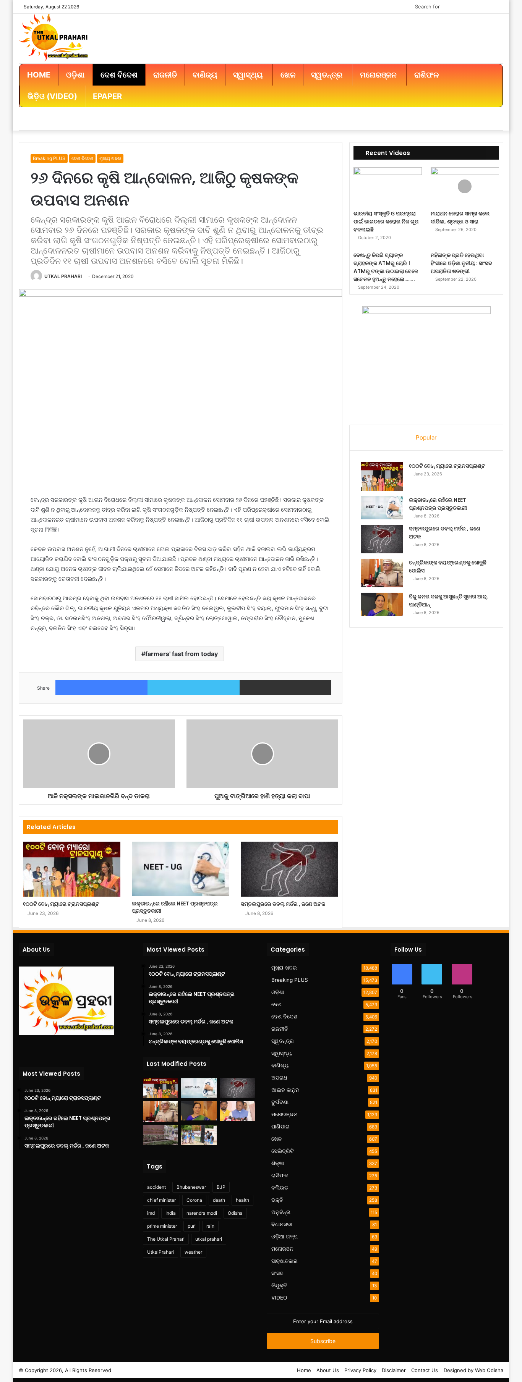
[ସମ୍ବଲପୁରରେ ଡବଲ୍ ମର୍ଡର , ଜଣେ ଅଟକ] (289, 869)
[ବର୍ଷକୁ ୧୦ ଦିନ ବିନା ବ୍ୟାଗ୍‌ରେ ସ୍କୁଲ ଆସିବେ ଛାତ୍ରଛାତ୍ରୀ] (199, 1135)
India (170, 1213)
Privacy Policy (360, 1370)
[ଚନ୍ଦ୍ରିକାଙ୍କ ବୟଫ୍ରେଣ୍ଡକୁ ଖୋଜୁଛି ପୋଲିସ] (382, 573)
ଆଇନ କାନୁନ (285, 1090)
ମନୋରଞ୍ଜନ (284, 1114)
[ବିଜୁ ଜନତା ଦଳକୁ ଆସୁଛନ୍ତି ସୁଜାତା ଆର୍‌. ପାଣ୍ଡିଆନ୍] (382, 604)
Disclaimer (394, 1370)
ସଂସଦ (277, 1273)
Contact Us (424, 1370)
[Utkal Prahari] (53, 36)
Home (304, 1370)
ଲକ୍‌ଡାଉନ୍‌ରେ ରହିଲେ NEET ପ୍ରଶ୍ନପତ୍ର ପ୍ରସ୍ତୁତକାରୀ (175, 907)
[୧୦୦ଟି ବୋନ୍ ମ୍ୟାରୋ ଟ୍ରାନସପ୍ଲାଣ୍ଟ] (71, 869)
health (242, 1200)
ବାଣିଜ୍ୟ (280, 1065)
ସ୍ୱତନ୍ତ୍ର (282, 1041)
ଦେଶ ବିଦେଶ (82, 158)
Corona (194, 1200)
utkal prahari (208, 1239)
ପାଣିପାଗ (280, 1126)
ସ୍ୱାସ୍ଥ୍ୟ (281, 1053)
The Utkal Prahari (166, 1239)
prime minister (162, 1226)
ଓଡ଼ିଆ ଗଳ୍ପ (284, 1236)
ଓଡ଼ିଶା (277, 992)
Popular (426, 437)
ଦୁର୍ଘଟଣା (280, 1102)
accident (156, 1187)
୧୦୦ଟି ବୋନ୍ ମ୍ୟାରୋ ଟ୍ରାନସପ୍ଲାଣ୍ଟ (61, 904)
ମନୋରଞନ (282, 1249)
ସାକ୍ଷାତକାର (284, 1261)
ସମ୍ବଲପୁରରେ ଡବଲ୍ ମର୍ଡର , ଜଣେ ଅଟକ (283, 904)
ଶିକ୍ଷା (277, 1163)
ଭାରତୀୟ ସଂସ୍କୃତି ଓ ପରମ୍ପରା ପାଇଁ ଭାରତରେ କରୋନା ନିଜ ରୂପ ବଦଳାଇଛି (385, 221)
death (219, 1200)
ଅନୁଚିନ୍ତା (280, 1212)
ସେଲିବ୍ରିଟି (282, 1151)
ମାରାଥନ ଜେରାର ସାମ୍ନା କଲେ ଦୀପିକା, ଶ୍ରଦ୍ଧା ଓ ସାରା (460, 217)
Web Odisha (489, 1370)
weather (193, 1252)
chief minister (161, 1200)
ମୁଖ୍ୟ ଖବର (110, 158)
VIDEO (279, 1298)
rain (210, 1226)
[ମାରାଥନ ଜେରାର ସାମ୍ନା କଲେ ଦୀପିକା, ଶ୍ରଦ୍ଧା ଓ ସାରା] (465, 186)
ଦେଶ (276, 1004)
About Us (327, 1370)
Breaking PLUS (49, 158)
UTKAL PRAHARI (63, 276)
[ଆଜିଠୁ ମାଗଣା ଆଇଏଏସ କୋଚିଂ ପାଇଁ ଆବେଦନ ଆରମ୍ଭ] (160, 1134)
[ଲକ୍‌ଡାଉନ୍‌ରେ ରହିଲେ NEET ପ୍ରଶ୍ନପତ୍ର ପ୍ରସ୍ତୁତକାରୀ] (180, 869)
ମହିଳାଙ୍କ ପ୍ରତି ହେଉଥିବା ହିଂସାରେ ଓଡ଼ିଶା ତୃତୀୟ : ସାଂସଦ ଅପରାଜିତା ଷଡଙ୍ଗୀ (461, 263)
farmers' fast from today (181, 654)
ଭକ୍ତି (277, 1200)
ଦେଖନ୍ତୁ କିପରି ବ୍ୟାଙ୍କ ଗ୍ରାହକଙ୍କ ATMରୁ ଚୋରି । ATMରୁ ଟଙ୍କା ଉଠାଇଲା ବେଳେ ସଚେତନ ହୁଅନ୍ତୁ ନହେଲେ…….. (385, 267)
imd (151, 1213)
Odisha (235, 1213)
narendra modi (201, 1213)
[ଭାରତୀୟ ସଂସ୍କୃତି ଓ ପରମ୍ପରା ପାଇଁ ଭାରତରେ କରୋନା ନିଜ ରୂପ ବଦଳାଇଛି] (387, 186)
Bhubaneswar (191, 1187)
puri (192, 1226)
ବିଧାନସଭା (281, 1224)
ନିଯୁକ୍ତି (279, 1285)
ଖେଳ (276, 1139)
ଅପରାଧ (279, 1078)
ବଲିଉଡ (279, 1188)
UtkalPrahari (160, 1252)
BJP (221, 1187)
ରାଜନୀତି (279, 1029)
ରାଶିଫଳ (279, 1175)
